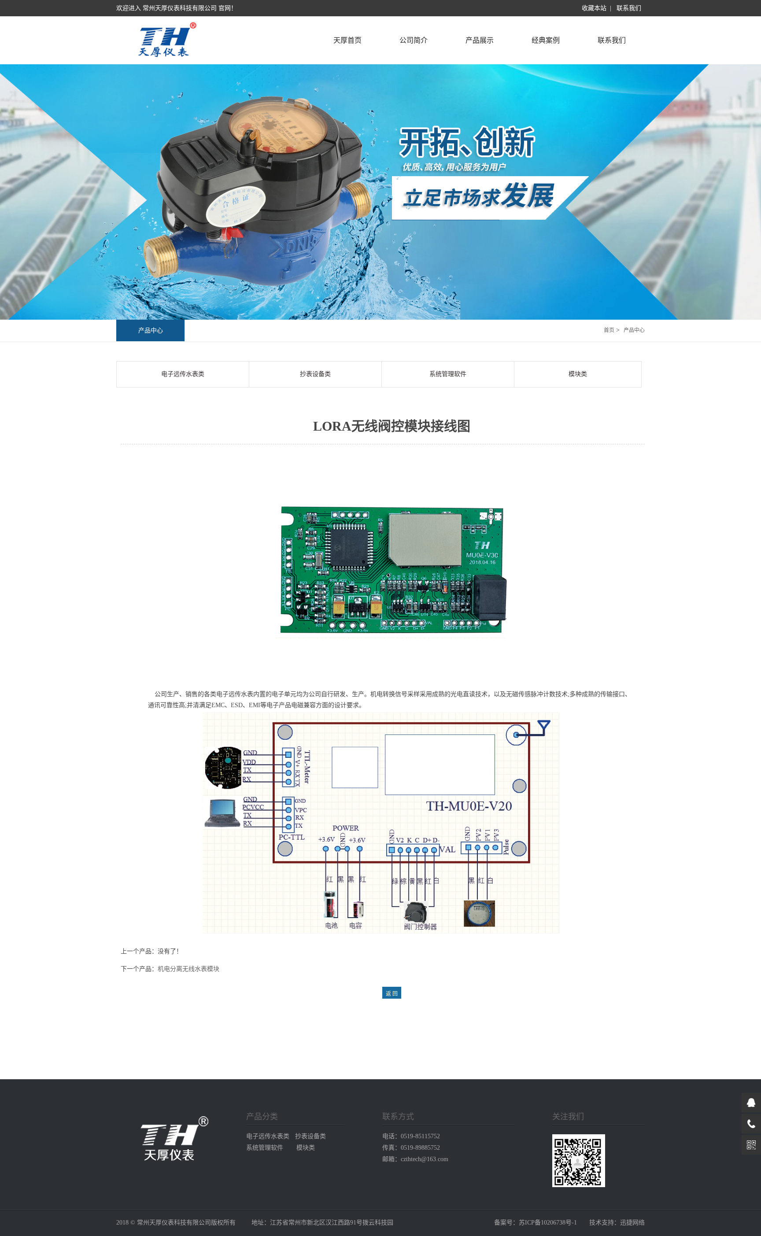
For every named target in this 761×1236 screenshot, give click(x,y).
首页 (609, 330)
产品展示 (479, 40)
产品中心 (150, 330)
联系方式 (398, 1116)
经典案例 (546, 40)
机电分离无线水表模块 (188, 969)
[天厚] (166, 58)
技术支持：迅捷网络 (617, 1222)
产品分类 (262, 1116)
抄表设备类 (315, 374)
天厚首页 (347, 40)
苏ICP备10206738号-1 (548, 1222)
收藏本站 (594, 8)
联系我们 (629, 8)
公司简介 (413, 40)
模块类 (578, 374)
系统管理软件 (447, 374)
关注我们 (568, 1116)
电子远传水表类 (182, 374)
